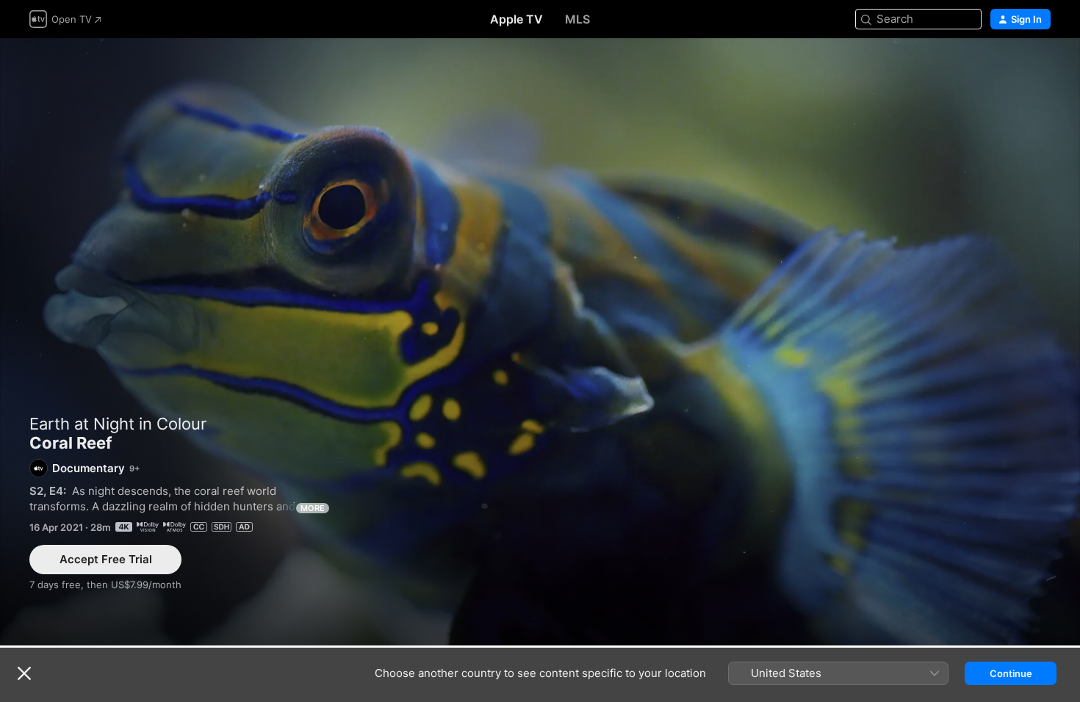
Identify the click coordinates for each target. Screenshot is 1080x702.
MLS (577, 19)
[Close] (24, 673)
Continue (1011, 673)
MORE (312, 508)
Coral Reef (540, 341)
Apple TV (516, 19)
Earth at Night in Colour (117, 423)
